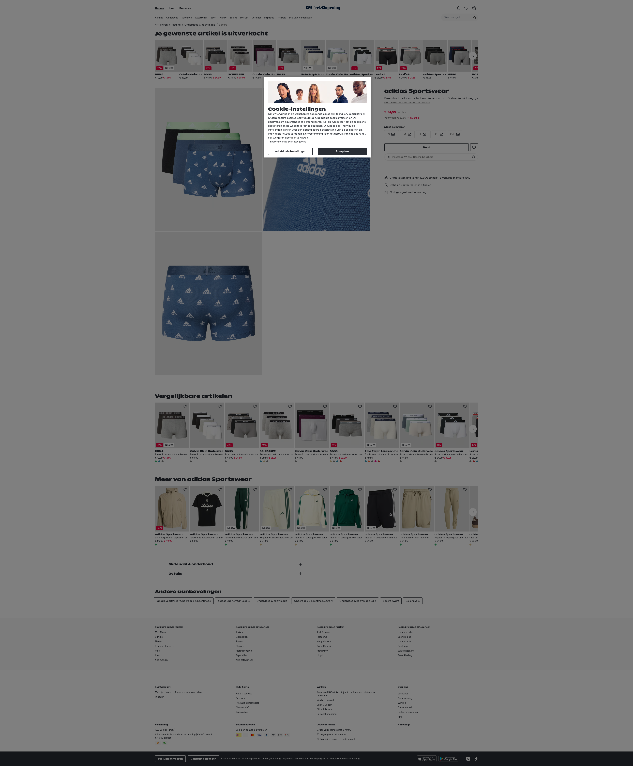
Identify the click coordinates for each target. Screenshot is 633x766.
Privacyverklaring (278, 142)
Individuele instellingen (290, 151)
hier (293, 137)
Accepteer (342, 151)
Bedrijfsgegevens (297, 142)
